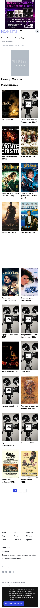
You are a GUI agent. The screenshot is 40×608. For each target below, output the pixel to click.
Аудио (4, 532)
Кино (2, 38)
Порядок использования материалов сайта (19, 555)
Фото (4, 540)
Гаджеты (29, 532)
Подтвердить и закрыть (14, 603)
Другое (29, 540)
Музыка (29, 536)
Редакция (5, 551)
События (17, 540)
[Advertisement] (16, 251)
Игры (16, 532)
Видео (4, 536)
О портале (6, 547)
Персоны (10, 38)
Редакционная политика (11, 558)
